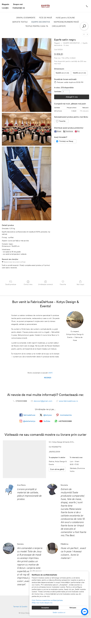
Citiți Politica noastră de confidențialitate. (47, 600)
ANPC (50, 373)
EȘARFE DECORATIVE (40, 22)
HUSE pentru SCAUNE (65, 18)
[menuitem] (84, 34)
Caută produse (10, 284)
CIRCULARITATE (59, 26)
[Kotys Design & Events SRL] (45, 6)
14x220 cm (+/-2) (62, 73)
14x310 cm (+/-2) (79, 73)
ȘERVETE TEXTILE (20, 22)
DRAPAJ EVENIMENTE (25, 18)
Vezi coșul (80, 284)
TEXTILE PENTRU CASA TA (36, 26)
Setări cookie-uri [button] (59, 613)
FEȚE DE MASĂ (45, 18)
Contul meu (28, 284)
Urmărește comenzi (45, 284)
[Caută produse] (84, 26)
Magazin (5, 4)
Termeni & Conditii (20, 607)
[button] (61, 121)
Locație (5, 8)
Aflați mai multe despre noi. (42, 603)
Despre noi (18, 4)
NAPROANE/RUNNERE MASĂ (66, 22)
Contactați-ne (19, 8)
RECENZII (47, 378)
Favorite (63, 284)
